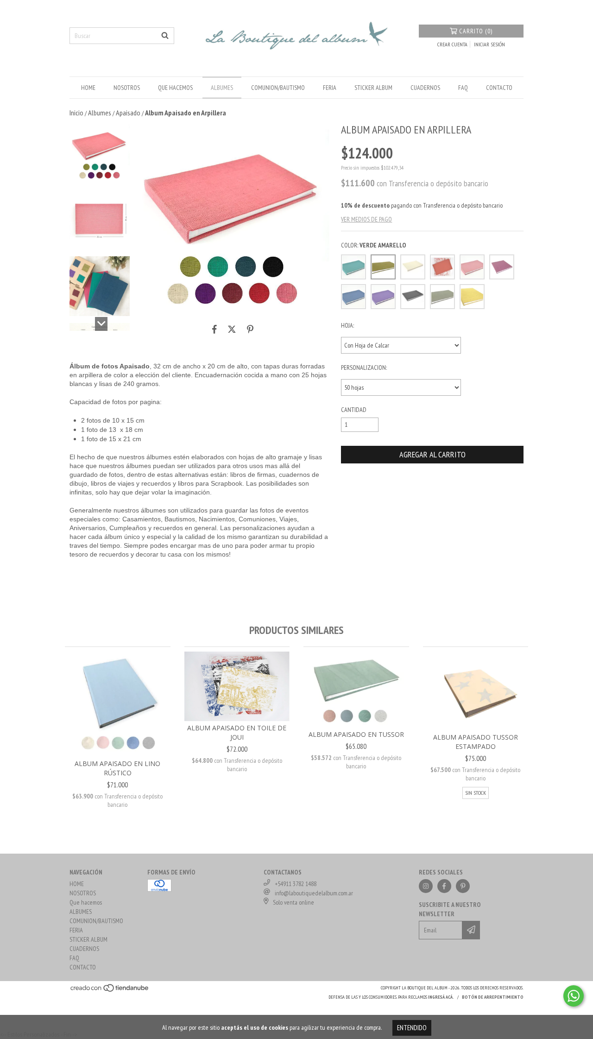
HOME (88, 87)
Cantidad (353, 409)
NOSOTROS (127, 87)
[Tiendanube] (110, 991)
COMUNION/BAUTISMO (278, 87)
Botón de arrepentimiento (493, 997)
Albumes (99, 112)
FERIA (329, 87)
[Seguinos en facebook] (444, 886)
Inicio (76, 112)
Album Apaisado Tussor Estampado (475, 742)
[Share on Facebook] (214, 329)
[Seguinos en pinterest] (463, 886)
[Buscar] (165, 35)
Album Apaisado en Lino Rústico (117, 768)
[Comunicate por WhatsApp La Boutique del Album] (573, 996)
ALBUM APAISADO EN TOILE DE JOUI (236, 732)
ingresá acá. (441, 997)
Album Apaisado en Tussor (356, 734)
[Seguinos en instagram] (426, 886)
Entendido (412, 1027)
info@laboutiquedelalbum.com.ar (314, 893)
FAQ (463, 87)
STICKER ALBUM (373, 87)
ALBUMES (222, 87)
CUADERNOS (425, 87)
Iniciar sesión (489, 44)
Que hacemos (175, 87)
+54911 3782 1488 (295, 884)
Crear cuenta (452, 44)
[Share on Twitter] (231, 329)
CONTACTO (499, 87)
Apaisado (128, 112)
